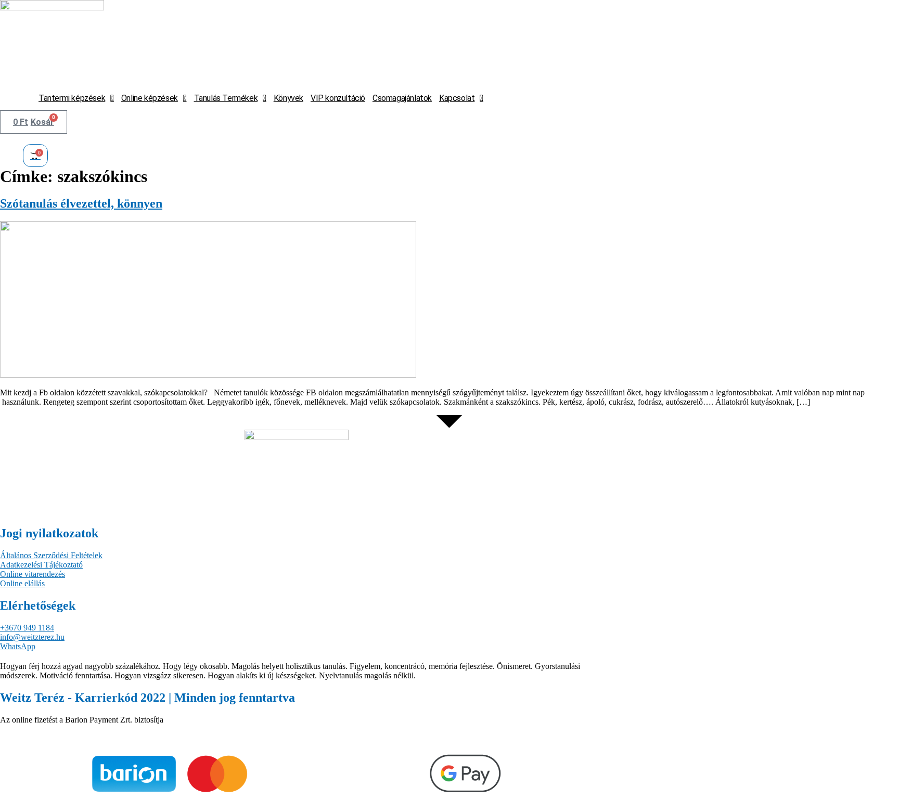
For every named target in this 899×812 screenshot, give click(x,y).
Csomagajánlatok (402, 98)
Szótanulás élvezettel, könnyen (81, 203)
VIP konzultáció (338, 98)
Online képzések (149, 98)
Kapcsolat (456, 98)
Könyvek (288, 98)
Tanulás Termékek (226, 98)
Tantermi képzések (71, 98)
